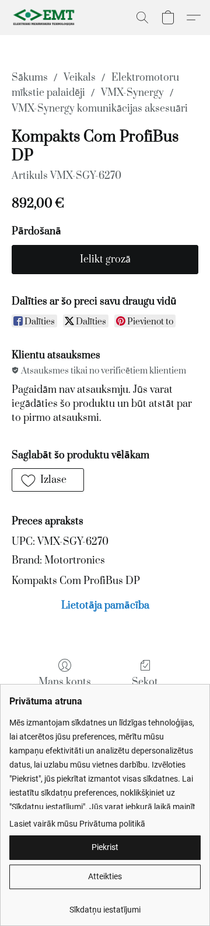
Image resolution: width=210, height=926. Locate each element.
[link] (105, 905)
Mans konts (64, 682)
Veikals (80, 77)
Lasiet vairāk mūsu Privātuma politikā (77, 823)
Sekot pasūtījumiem (145, 689)
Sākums (30, 77)
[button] (46, 17)
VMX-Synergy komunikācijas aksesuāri (100, 108)
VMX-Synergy (132, 93)
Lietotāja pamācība (105, 605)
